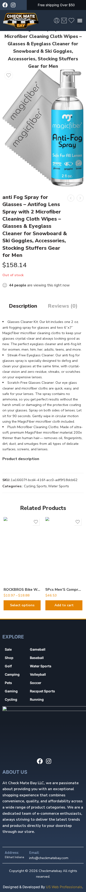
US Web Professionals (64, 887)
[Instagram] (13, 5)
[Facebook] (5, 5)
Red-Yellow (16, 576)
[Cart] (64, 20)
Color (8, 548)
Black (16, 561)
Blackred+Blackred (17, 568)
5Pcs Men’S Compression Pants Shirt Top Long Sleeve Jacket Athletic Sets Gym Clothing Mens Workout (63, 589)
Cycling (29, 486)
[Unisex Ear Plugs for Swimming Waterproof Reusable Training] (80, 198)
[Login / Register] (56, 20)
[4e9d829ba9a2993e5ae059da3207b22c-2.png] (43, 127)
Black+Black (16, 554)
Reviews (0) (62, 306)
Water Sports (58, 486)
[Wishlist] (8, 75)
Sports (42, 486)
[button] (80, 21)
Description (23, 306)
